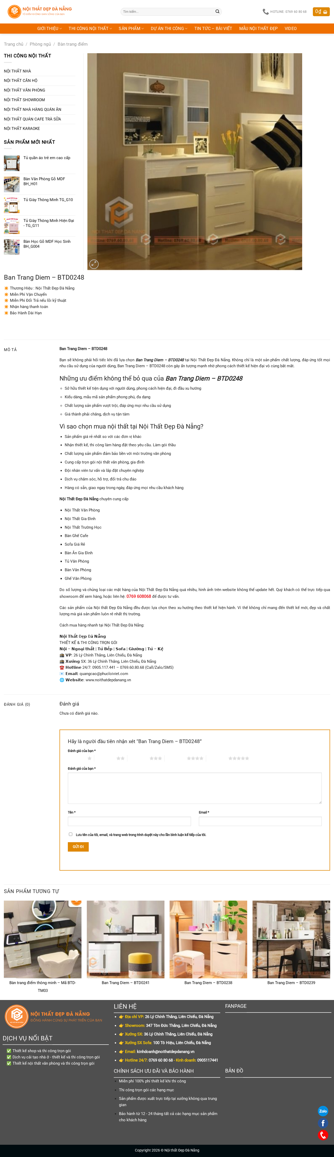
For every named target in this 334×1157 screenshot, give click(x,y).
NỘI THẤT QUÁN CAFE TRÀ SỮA (32, 119)
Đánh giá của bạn (82, 751)
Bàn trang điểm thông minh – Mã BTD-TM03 (42, 986)
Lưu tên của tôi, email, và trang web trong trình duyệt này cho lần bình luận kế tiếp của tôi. (141, 835)
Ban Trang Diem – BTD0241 (126, 982)
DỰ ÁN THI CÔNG (167, 28)
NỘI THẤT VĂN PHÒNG (24, 90)
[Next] (330, 949)
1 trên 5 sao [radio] (76, 758)
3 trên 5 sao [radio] (138, 758)
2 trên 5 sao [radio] (105, 758)
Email (204, 812)
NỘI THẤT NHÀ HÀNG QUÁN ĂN (32, 109)
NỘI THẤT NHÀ (17, 71)
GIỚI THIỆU (47, 28)
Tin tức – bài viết (213, 28)
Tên (72, 812)
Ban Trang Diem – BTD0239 (291, 982)
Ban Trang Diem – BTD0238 (208, 982)
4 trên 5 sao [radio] (176, 758)
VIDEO (291, 28)
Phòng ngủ (40, 44)
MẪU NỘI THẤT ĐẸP (258, 28)
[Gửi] (217, 12)
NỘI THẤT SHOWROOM (24, 100)
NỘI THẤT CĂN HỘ (20, 80)
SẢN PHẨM (129, 28)
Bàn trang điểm (73, 44)
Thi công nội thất (89, 28)
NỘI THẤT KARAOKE (22, 128)
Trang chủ (13, 44)
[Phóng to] (94, 264)
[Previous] (4, 949)
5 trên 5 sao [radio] (217, 758)
